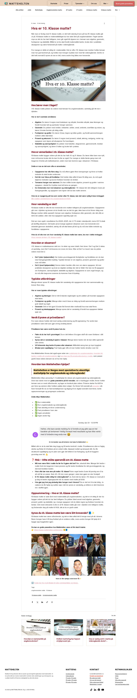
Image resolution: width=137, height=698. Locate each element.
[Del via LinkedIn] (42, 602)
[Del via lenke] (47, 602)
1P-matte (69, 10)
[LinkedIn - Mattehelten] (95, 689)
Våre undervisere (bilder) (96, 682)
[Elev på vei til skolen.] (101, 627)
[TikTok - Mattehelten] (91, 689)
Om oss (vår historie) (95, 680)
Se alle (114, 615)
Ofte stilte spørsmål (120, 680)
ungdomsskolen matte (38, 590)
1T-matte (79, 10)
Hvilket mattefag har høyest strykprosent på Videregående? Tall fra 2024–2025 (68, 640)
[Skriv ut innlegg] (52, 602)
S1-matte (73, 678)
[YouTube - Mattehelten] (102, 689)
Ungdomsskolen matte (54, 10)
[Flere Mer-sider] (107, 3)
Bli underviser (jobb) (95, 678)
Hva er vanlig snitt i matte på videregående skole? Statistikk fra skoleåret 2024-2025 (101, 640)
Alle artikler (20, 10)
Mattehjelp (39, 10)
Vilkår (116, 676)
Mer (116, 10)
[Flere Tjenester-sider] (83, 3)
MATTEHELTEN (19, 3)
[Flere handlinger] (104, 23)
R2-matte (74, 682)
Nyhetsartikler (119, 682)
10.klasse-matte (91, 10)
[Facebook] (98, 689)
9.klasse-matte (106, 10)
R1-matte (68, 682)
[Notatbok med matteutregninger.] (68, 627)
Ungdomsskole (70, 674)
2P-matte (74, 680)
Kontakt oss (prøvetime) (96, 676)
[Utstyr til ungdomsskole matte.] (35, 627)
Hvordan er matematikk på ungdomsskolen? (35, 640)
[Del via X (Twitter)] (37, 602)
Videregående (70, 676)
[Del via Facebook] (32, 602)
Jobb (29, 10)
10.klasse (49, 590)
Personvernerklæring (121, 674)
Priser (116, 678)
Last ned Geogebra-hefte (122, 684)
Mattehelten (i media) (96, 684)
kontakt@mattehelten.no (97, 674)
